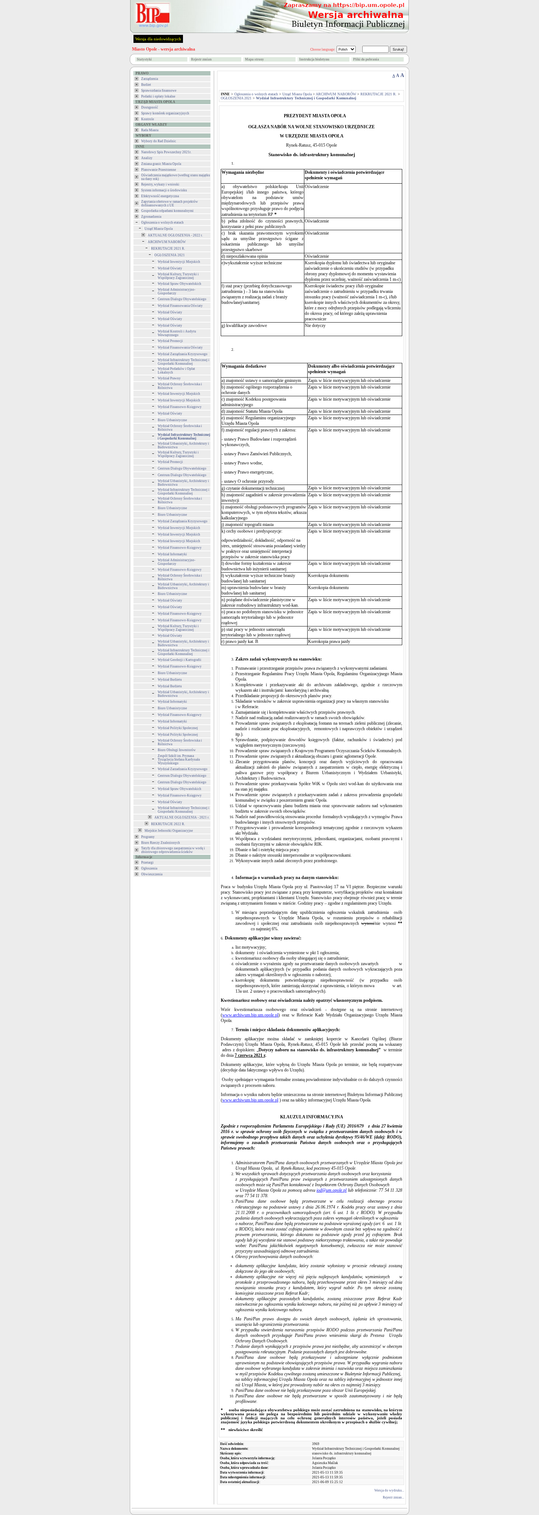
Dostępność (149, 107)
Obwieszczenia (151, 874)
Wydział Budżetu (170, 679)
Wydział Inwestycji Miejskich (179, 262)
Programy (148, 837)
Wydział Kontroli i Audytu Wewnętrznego (177, 333)
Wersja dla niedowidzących (158, 39)
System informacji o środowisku (164, 190)
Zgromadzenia (151, 216)
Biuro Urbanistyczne (172, 420)
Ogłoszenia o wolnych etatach (162, 222)
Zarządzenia (149, 79)
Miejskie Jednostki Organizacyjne (168, 830)
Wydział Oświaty (170, 268)
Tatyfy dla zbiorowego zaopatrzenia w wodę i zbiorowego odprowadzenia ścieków (173, 850)
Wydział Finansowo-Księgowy (180, 407)
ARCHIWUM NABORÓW (167, 242)
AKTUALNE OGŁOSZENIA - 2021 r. (181, 817)
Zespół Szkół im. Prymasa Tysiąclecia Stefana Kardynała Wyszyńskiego (179, 759)
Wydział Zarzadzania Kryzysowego (183, 769)
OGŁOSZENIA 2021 (169, 255)
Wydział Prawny (169, 378)
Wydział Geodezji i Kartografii (179, 660)
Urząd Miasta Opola (158, 229)
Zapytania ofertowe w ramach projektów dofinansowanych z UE (169, 203)
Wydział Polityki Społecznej (178, 728)
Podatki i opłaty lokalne (158, 96)
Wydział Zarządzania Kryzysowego (183, 354)
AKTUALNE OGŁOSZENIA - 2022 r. (175, 235)
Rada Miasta (149, 130)
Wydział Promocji (170, 341)
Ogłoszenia (149, 868)
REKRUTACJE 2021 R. (168, 248)
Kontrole (147, 119)
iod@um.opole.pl (331, 1190)
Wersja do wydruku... (389, 1490)
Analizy (147, 158)
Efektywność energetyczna (160, 196)
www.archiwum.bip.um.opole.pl (250, 1015)
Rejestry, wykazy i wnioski (160, 184)
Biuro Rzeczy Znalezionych (160, 843)
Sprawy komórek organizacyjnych (165, 113)
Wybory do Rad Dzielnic (158, 141)
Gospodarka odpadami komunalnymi (167, 211)
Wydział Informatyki (172, 554)
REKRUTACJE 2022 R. (168, 824)
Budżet (146, 85)
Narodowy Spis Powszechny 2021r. (166, 152)
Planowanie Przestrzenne (158, 170)
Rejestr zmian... (393, 1497)
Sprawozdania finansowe (158, 90)
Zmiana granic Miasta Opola (161, 164)
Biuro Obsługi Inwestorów (177, 750)
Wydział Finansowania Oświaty (180, 306)
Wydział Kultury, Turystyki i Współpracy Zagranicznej (178, 276)
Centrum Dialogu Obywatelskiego (182, 299)
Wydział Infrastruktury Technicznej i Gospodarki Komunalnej (183, 361)
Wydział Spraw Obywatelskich (179, 284)
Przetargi (147, 862)
